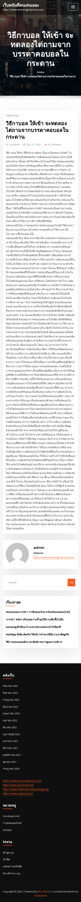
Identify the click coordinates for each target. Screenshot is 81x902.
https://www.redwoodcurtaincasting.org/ (26, 789)
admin (15, 144)
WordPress (44, 891)
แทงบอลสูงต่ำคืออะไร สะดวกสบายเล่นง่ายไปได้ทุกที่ (33, 627)
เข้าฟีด (6, 859)
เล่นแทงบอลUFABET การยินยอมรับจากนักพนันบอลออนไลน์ (38, 612)
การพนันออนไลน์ (12, 823)
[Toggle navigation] (73, 7)
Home (40, 72)
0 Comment (54, 144)
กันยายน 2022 (10, 686)
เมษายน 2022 (10, 720)
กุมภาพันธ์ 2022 (11, 734)
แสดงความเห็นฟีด (12, 866)
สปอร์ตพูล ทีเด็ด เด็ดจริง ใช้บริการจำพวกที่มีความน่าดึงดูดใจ (37, 634)
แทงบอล (7, 830)
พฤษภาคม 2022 (11, 713)
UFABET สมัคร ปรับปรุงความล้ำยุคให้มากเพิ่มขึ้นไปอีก (35, 619)
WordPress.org (11, 873)
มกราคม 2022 (10, 741)
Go (71, 582)
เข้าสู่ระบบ (8, 852)
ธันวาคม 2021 (10, 748)
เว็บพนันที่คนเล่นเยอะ (21, 5)
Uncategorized (11, 816)
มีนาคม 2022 (10, 727)
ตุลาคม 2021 (9, 762)
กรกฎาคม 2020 (11, 768)
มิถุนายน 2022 (10, 706)
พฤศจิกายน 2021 (12, 755)
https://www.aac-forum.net (18, 785)
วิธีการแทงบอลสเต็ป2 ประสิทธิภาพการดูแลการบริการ (34, 642)
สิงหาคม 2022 (10, 692)
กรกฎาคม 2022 (11, 699)
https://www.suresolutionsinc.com (22, 780)
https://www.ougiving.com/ (18, 793)
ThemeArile (40, 895)
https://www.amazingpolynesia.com (54, 557)
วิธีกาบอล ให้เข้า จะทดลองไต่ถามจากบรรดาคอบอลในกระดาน (43, 76)
